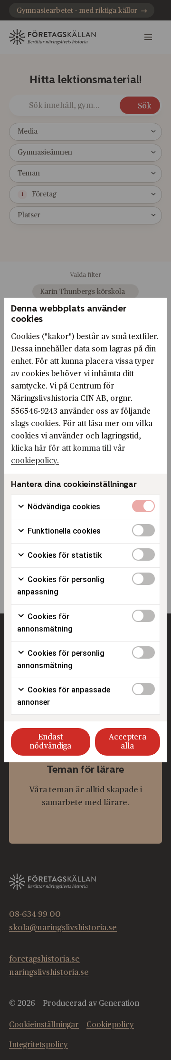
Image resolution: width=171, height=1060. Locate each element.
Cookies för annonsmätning (45, 622)
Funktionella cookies (63, 530)
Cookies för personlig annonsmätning (60, 659)
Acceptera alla (127, 741)
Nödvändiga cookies (63, 506)
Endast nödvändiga (50, 741)
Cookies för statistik (64, 555)
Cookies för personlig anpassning (60, 585)
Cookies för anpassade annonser (63, 696)
